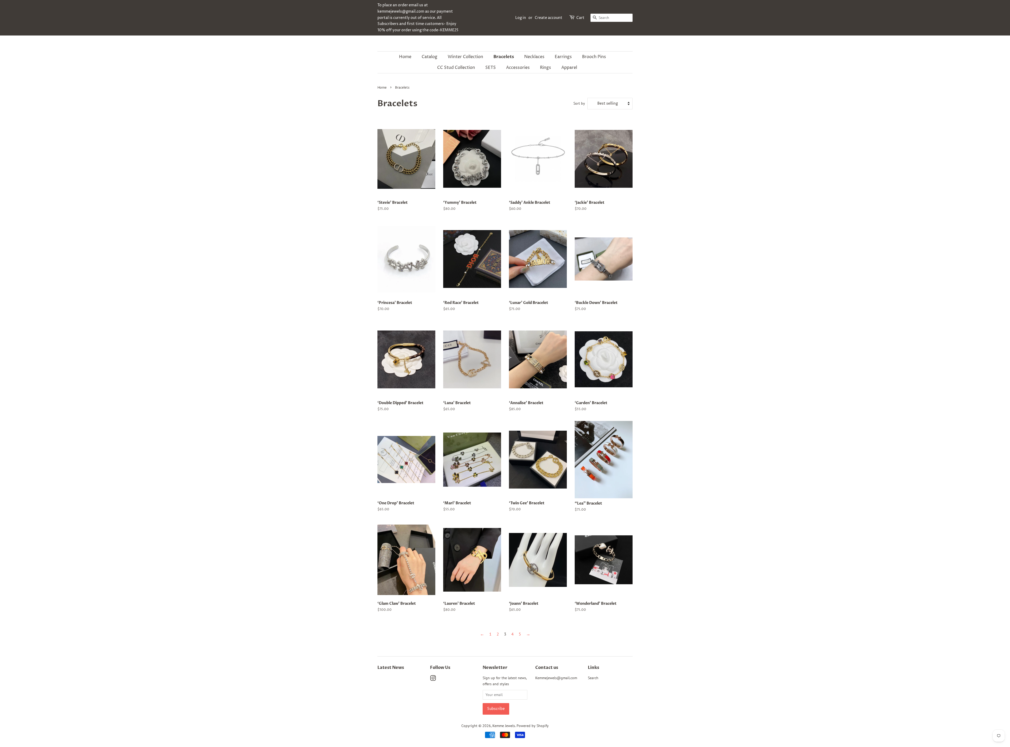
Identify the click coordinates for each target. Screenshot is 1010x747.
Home (405, 57)
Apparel (569, 67)
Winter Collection (465, 57)
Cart (580, 17)
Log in (520, 17)
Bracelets (503, 57)
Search (593, 677)
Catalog (429, 57)
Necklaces (534, 57)
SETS (490, 67)
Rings (545, 67)
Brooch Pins (594, 57)
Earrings (563, 57)
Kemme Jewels (503, 725)
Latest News (390, 667)
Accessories (518, 67)
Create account (548, 17)
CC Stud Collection (456, 67)
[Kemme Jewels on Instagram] (433, 679)
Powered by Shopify (533, 725)
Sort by (579, 103)
